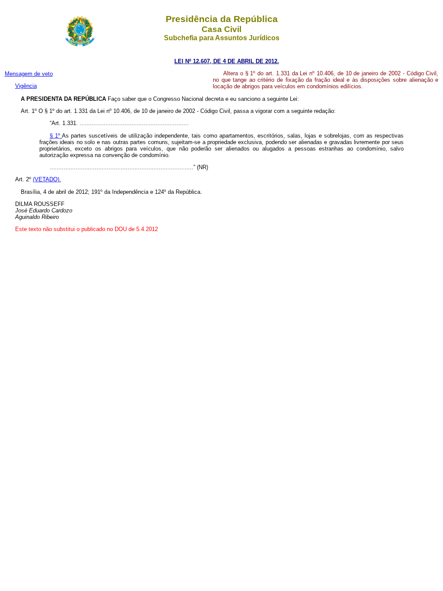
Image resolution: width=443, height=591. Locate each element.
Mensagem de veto (29, 74)
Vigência (26, 86)
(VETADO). (47, 179)
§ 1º (56, 135)
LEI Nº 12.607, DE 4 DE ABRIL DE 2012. (226, 61)
